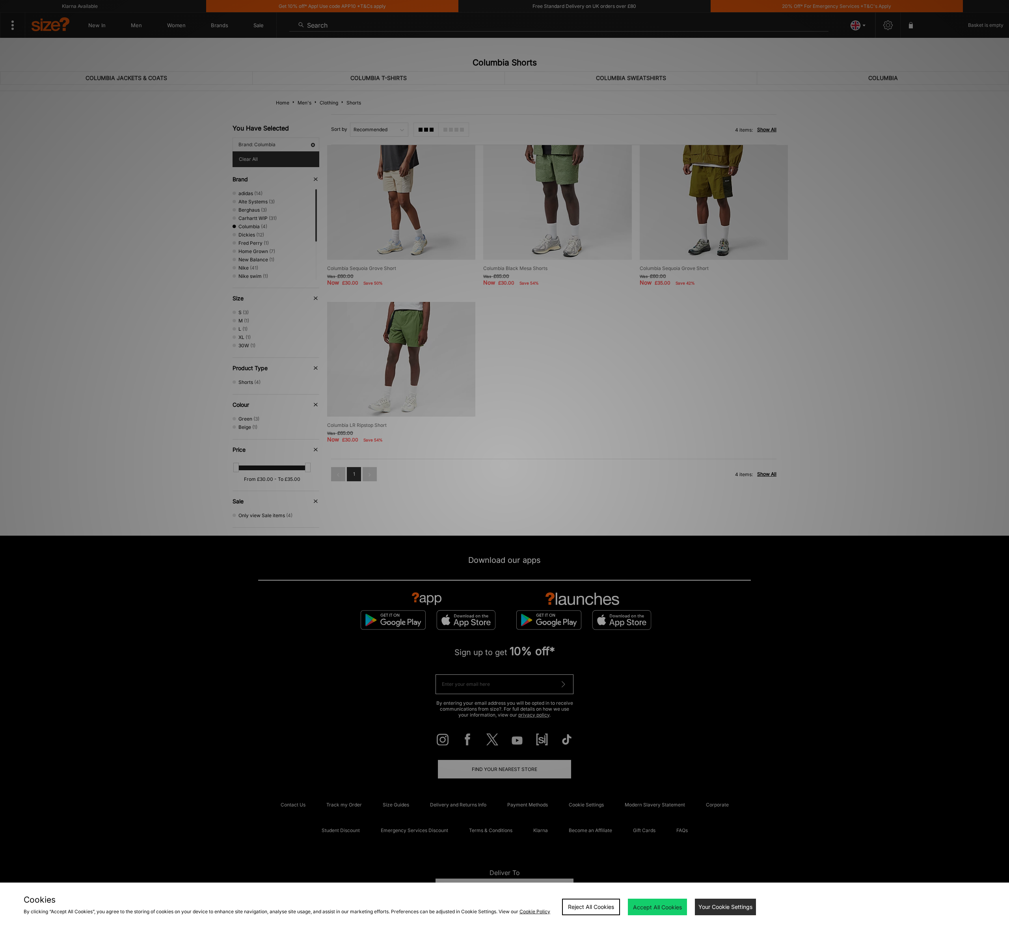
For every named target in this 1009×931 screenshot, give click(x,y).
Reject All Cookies (591, 906)
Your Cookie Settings (725, 906)
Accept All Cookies (657, 907)
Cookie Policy (534, 911)
